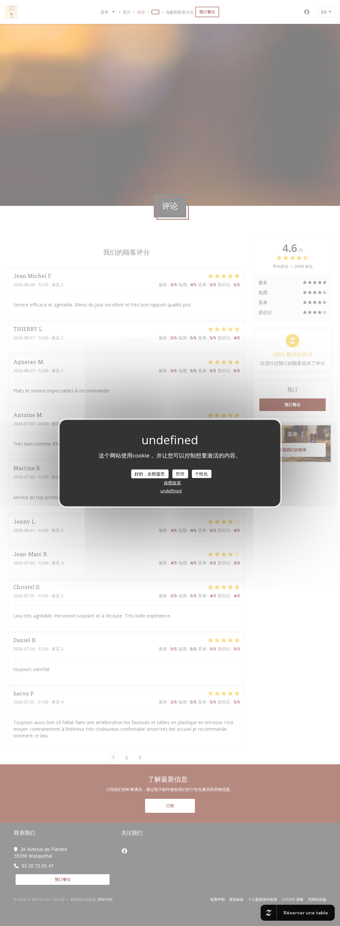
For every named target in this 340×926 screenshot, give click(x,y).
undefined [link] (171, 491)
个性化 (201, 473)
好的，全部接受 (149, 473)
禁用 (180, 473)
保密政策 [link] (172, 483)
